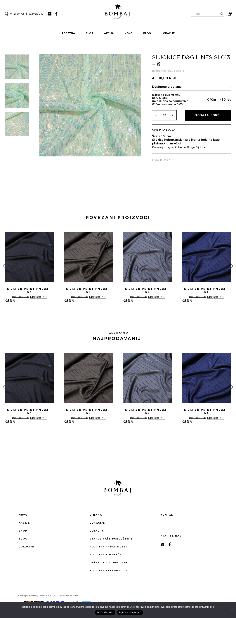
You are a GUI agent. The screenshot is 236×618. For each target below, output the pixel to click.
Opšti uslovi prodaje (108, 562)
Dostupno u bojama (167, 86)
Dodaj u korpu (208, 115)
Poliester (180, 147)
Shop (89, 33)
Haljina (169, 147)
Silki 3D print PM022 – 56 (88, 290)
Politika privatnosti (108, 547)
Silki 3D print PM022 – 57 (29, 290)
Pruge (191, 147)
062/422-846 (35, 14)
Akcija (109, 33)
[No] (231, 610)
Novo (128, 33)
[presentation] (4, 266)
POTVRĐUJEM (105, 612)
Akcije (24, 523)
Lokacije (168, 33)
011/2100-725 (17, 14)
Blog (147, 33)
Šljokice (201, 147)
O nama (96, 515)
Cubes (76, 596)
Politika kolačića (106, 555)
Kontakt (168, 515)
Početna (68, 33)
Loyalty (96, 531)
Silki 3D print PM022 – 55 (147, 290)
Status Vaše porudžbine (111, 539)
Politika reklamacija (109, 570)
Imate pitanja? (161, 160)
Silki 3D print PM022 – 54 (206, 290)
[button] (116, 316)
